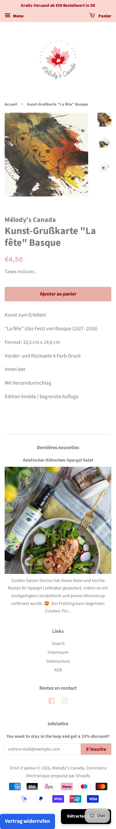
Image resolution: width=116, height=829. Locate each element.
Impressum (58, 652)
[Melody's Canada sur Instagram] (64, 702)
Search (58, 643)
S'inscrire (96, 749)
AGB (58, 670)
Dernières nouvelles (58, 447)
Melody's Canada (68, 768)
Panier (104, 16)
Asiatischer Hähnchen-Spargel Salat (58, 460)
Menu (18, 16)
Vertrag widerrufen (27, 821)
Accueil (11, 104)
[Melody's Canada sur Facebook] (51, 702)
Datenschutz (58, 661)
